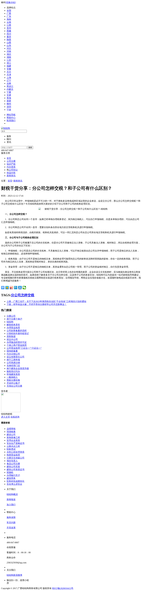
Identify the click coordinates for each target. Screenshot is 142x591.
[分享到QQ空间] (7, 287)
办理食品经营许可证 (17, 342)
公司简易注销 (13, 362)
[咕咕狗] (5, 128)
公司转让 (13, 170)
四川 (9, 34)
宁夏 (9, 92)
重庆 (9, 37)
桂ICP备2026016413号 (62, 588)
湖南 (9, 57)
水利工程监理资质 (15, 452)
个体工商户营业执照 (17, 345)
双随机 (10, 472)
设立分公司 (12, 339)
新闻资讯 (11, 175)
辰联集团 (11, 336)
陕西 (9, 39)
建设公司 (11, 434)
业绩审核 (11, 428)
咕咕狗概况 (12, 494)
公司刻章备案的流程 (17, 330)
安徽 (9, 69)
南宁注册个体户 (14, 319)
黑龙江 (10, 86)
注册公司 (11, 316)
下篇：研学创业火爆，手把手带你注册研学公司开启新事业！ (37, 304)
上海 (9, 77)
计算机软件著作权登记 (18, 333)
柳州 (9, 104)
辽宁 (9, 80)
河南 (9, 51)
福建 (9, 66)
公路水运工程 (13, 446)
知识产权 (11, 164)
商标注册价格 (13, 380)
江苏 (9, 60)
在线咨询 (15, 417)
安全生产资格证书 (15, 443)
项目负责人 (12, 461)
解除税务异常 (13, 325)
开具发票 (11, 527)
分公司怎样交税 (22, 295)
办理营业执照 (13, 327)
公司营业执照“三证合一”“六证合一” (24, 348)
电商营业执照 (13, 455)
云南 (9, 22)
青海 (9, 98)
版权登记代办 (13, 371)
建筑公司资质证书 (15, 469)
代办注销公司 (13, 354)
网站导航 (11, 115)
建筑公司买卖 (13, 466)
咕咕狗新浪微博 (14, 575)
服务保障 (11, 517)
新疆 (9, 101)
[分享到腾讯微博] (15, 287)
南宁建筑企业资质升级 (18, 368)
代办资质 (11, 167)
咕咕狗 (10, 322)
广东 (9, 16)
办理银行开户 (13, 475)
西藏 (9, 31)
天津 (9, 74)
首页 (9, 158)
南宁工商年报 (13, 360)
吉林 (9, 83)
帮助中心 (11, 117)
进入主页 (5, 417)
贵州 (9, 28)
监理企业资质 (13, 440)
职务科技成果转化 (15, 481)
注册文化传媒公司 (15, 458)
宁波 (9, 109)
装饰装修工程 (13, 437)
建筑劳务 (11, 478)
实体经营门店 (13, 365)
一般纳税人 (12, 377)
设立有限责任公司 (15, 357)
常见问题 (11, 522)
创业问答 (11, 173)
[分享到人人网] (20, 287)
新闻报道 (11, 499)
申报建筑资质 (13, 374)
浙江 (9, 63)
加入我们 (11, 504)
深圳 (9, 106)
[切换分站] (11, 2)
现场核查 (11, 431)
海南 (9, 19)
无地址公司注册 (14, 386)
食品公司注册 (13, 463)
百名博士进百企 (14, 484)
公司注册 (11, 161)
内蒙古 (10, 89)
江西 (9, 25)
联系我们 (11, 120)
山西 (9, 42)
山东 (9, 45)
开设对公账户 (13, 383)
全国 (9, 10)
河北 (9, 48)
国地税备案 (12, 351)
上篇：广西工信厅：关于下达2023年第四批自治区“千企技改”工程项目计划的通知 (46, 301)
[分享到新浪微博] (11, 287)
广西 (9, 13)
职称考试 (11, 449)
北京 (9, 72)
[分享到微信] (24, 287)
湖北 (9, 54)
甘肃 (9, 95)
